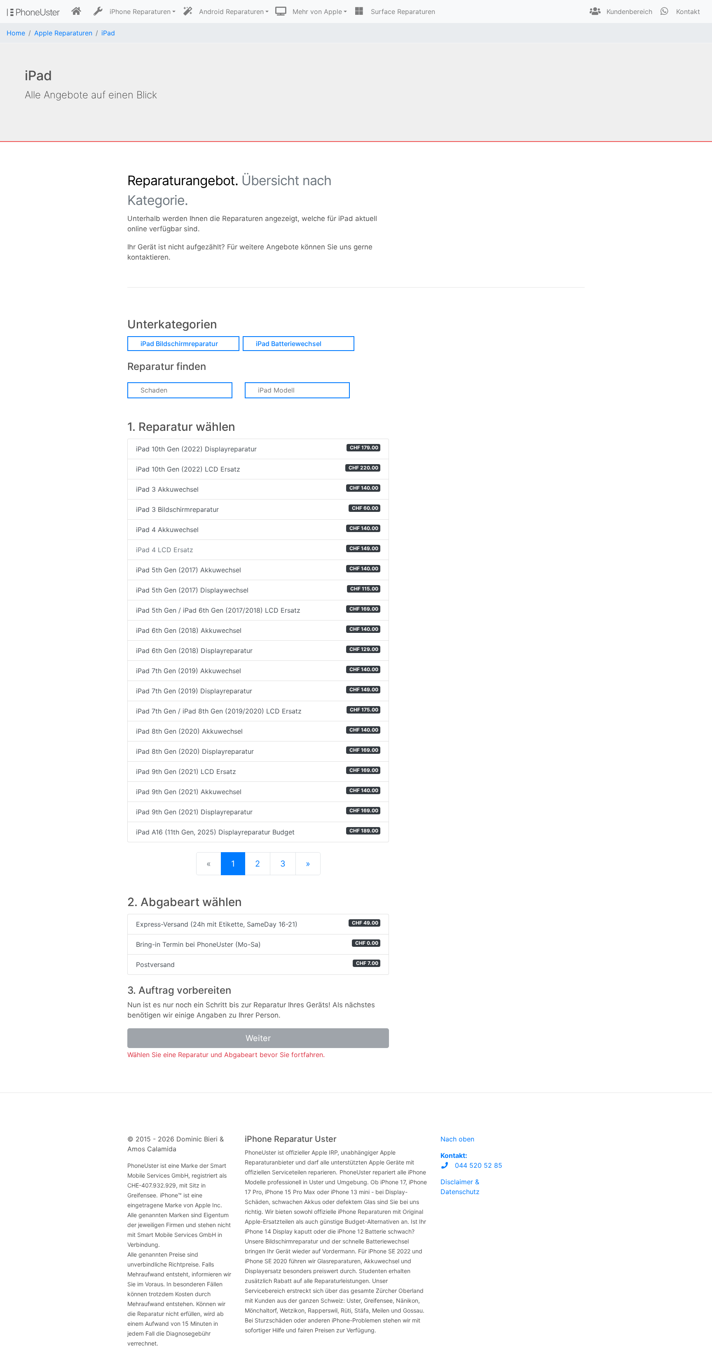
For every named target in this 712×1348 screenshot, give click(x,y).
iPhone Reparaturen (139, 11)
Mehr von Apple (316, 11)
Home (16, 33)
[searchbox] (190, 390)
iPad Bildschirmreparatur (179, 343)
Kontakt (687, 11)
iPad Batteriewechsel (288, 343)
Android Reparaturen (230, 11)
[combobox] (179, 390)
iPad (108, 33)
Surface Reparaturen (402, 11)
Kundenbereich (628, 11)
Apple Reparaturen (63, 33)
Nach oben (457, 1139)
